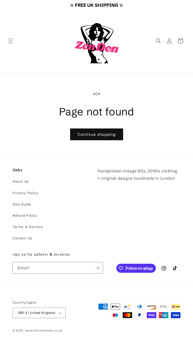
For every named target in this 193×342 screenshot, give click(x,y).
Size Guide (22, 204)
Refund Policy (25, 215)
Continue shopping (97, 134)
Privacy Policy (25, 193)
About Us (21, 181)
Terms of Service (28, 227)
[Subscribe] (97, 268)
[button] (10, 40)
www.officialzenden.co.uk (44, 330)
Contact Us (22, 238)
